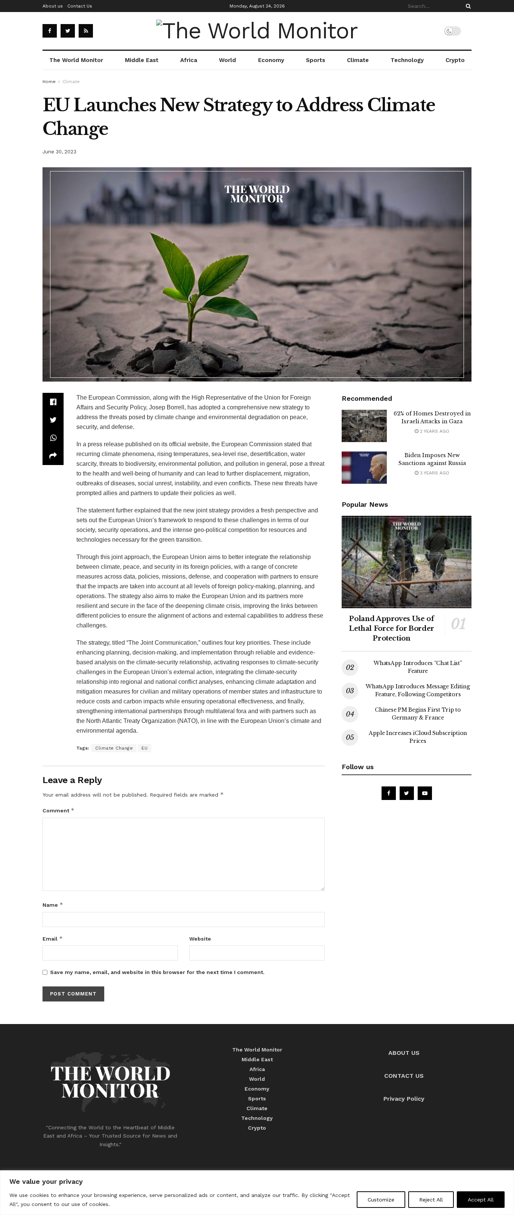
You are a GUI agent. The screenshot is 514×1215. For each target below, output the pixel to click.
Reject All (431, 1200)
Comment (59, 810)
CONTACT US (404, 1075)
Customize (381, 1200)
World (227, 60)
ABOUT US (404, 1052)
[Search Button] (467, 6)
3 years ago (433, 473)
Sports (315, 60)
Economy (271, 60)
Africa (188, 60)
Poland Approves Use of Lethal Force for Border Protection (391, 628)
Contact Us (79, 6)
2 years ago (433, 431)
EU (144, 748)
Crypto (455, 60)
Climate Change (114, 748)
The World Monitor (76, 60)
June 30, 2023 (59, 152)
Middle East (141, 60)
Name (53, 904)
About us (53, 6)
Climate (358, 60)
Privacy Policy (403, 1098)
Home (49, 81)
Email (53, 938)
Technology (407, 60)
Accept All (481, 1200)
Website (200, 939)
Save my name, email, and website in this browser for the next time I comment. (157, 972)
